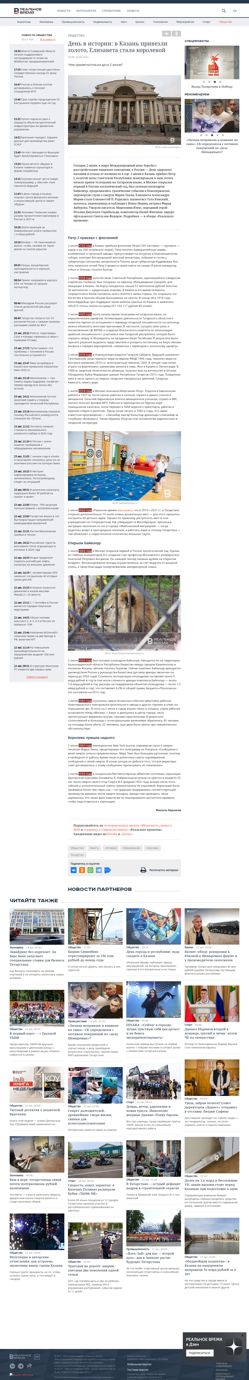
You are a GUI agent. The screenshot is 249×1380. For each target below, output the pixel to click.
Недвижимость (102, 22)
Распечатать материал (163, 870)
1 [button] (204, 82)
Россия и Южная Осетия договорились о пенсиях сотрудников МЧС (33, 88)
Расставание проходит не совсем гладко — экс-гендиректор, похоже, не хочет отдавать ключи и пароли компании (212, 1114)
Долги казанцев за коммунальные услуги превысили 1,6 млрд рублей (35, 230)
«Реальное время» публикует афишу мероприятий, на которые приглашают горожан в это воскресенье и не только (153, 960)
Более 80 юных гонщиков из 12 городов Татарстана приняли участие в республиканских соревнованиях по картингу (93, 1197)
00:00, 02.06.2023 (78, 57)
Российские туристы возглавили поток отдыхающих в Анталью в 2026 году (35, 546)
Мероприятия (185, 22)
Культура (152, 848)
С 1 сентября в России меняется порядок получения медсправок (36, 606)
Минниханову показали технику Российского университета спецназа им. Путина (37, 415)
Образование (131, 848)
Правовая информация (224, 1364)
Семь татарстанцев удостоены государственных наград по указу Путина (37, 73)
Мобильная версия (139, 1364)
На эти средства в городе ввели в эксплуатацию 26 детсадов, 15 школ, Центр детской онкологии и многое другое (212, 1274)
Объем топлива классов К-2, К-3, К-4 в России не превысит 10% (34, 621)
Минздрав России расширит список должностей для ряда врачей (35, 306)
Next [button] (236, 62)
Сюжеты (133, 10)
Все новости (47, 39)
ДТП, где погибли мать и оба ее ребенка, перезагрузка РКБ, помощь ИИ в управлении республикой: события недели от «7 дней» (95, 1278)
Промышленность (73, 22)
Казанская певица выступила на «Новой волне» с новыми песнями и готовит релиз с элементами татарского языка (153, 1038)
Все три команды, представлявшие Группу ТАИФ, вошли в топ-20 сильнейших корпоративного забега (153, 1117)
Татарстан (77, 855)
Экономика (46, 22)
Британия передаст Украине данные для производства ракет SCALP (36, 141)
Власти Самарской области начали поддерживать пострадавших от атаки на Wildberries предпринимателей (34, 56)
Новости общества (37, 35)
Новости (64, 10)
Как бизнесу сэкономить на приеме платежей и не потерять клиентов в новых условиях (37, 965)
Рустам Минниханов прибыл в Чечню (35, 532)
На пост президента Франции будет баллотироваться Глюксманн (36, 154)
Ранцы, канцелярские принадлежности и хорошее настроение (32, 268)
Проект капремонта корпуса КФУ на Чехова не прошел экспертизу (35, 283)
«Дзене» (127, 834)
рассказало (125, 510)
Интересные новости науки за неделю (92, 1120)
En (235, 11)
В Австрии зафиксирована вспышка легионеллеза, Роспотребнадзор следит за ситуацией (34, 476)
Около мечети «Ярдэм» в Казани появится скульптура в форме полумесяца (33, 167)
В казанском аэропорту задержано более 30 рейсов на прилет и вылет (36, 493)
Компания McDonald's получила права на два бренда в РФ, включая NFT (36, 636)
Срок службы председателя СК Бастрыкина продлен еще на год (37, 101)
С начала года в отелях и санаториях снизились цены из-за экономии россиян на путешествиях (37, 460)
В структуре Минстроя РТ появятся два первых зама (36, 667)
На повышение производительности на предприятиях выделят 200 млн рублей (34, 653)
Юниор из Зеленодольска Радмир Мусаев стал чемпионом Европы (211, 1038)
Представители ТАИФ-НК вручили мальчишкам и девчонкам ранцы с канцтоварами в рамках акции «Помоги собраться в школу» (34, 1043)
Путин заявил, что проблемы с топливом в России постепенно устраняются (34, 351)
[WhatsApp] (90, 870)
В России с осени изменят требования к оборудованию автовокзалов (32, 445)
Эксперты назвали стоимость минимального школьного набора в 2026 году (33, 430)
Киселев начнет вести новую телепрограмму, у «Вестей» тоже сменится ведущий (36, 182)
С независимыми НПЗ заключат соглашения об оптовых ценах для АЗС (35, 576)
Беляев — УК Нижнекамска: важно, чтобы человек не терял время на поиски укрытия (35, 245)
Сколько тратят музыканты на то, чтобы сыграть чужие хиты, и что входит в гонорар (36, 1268)
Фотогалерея (86, 10)
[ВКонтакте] (166, 34)
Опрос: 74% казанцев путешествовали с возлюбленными (36, 506)
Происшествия (77, 1021)
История (111, 848)
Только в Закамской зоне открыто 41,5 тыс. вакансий (153, 1191)
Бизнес (139, 22)
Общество (225, 22)
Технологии (160, 22)
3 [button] (215, 82)
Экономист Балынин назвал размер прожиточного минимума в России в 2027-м (36, 215)
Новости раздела (37, 677)
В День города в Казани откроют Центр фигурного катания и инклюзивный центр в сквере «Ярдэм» (36, 199)
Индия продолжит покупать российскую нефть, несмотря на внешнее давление (34, 561)
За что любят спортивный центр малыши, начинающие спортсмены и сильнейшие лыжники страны (153, 1264)
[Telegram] (99, 870)
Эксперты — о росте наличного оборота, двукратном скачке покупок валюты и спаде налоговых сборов (35, 1190)
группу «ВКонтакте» (144, 825)
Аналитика (24, 22)
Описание (222, 1370)
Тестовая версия (137, 1369)
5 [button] (223, 135)
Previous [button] (187, 62)
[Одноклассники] (176, 34)
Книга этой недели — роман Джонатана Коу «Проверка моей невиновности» (35, 1117)
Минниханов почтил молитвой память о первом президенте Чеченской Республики (36, 400)
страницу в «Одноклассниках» (106, 829)
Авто (124, 22)
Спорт (207, 22)
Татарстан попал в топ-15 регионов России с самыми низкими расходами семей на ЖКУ (37, 321)
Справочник (111, 10)
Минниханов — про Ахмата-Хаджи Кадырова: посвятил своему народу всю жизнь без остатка (36, 383)
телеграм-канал (116, 825)
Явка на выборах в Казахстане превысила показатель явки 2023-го (36, 366)
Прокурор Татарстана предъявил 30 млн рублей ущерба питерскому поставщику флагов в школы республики (211, 962)
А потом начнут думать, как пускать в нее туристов (94, 961)
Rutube (112, 834)
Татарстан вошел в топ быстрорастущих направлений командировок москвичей (36, 519)
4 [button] (220, 82)
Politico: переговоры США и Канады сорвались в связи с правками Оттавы (36, 336)
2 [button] (209, 82)
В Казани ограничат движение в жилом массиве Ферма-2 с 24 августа (35, 591)
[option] (212, 62)
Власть (94, 848)
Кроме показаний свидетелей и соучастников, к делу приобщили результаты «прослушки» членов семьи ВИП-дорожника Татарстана (93, 1040)
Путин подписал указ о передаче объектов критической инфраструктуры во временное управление (35, 124)
